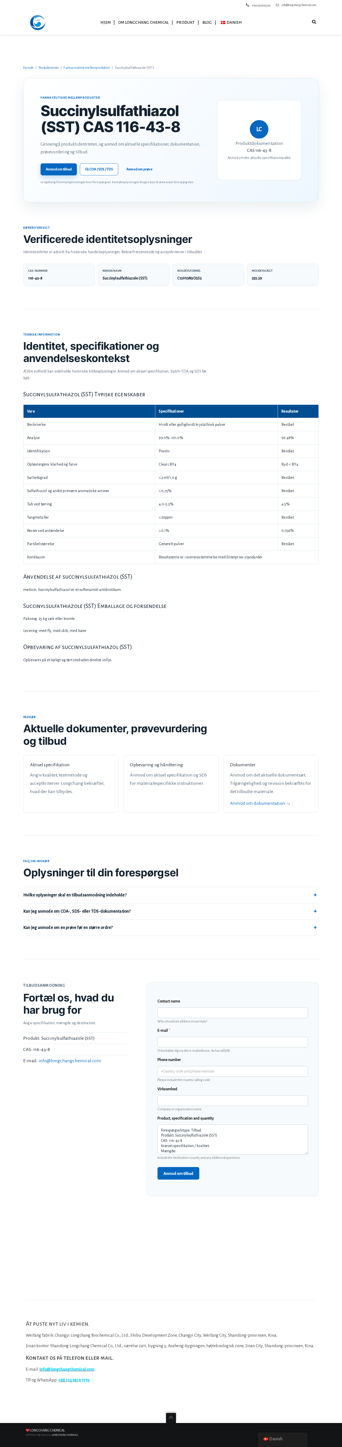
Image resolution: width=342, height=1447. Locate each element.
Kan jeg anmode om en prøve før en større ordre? (68, 927)
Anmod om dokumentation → (260, 803)
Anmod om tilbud (59, 169)
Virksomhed (167, 1089)
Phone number (169, 1060)
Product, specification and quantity (185, 1118)
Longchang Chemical (47, 1430)
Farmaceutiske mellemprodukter (87, 68)
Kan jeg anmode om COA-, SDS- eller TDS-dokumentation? (77, 911)
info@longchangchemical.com (298, 5)
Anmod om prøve (139, 169)
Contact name (168, 1001)
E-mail (163, 1030)
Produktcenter (49, 68)
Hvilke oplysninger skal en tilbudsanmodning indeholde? (75, 895)
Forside (28, 68)
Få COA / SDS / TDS (99, 169)
